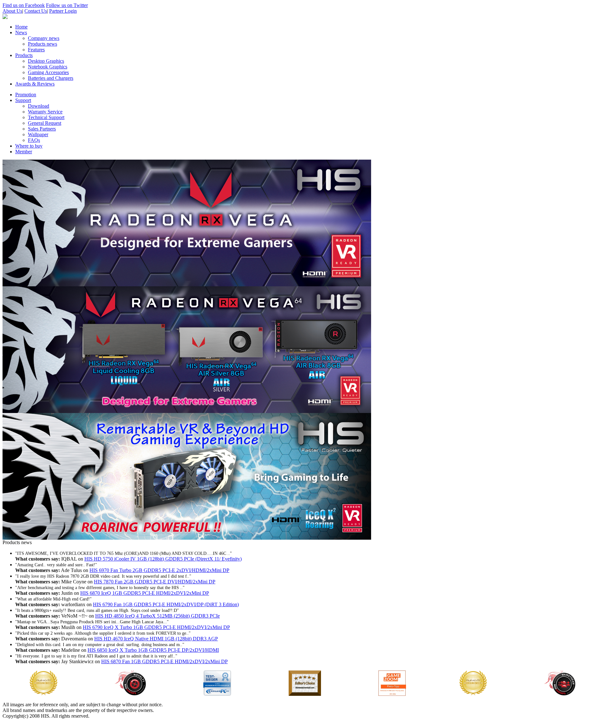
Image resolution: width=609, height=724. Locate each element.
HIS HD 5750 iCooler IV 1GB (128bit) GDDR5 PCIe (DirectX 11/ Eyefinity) (163, 559)
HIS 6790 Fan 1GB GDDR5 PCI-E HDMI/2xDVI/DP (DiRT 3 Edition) (166, 604)
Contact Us (35, 11)
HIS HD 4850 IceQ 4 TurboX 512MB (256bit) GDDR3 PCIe (157, 616)
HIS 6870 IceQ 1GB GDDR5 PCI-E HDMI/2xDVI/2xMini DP (144, 593)
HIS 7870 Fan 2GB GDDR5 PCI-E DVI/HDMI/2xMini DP (154, 581)
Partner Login (63, 11)
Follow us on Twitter (67, 5)
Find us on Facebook (24, 5)
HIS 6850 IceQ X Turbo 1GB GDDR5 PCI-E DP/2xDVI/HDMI (153, 650)
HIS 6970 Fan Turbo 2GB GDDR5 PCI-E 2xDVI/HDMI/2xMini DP (159, 570)
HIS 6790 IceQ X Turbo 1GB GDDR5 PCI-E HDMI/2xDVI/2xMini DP (156, 627)
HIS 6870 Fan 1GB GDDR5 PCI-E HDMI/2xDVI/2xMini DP (164, 661)
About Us (12, 11)
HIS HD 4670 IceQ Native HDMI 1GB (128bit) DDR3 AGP (156, 638)
